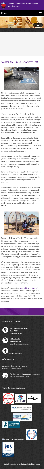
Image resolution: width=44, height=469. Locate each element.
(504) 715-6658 (15, 339)
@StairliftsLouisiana (15, 353)
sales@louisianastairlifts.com (20, 344)
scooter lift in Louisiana (28, 288)
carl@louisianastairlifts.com (19, 376)
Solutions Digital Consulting (29, 464)
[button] (35, 25)
